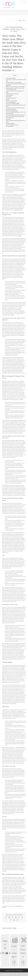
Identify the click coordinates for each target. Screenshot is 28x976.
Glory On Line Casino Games (11, 100)
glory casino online (19, 209)
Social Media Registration (11, 78)
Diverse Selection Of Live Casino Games (14, 82)
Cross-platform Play (10, 117)
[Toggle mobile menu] (25, 2)
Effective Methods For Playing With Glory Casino (15, 86)
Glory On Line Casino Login (11, 98)
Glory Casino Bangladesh (11, 102)
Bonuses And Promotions (11, 109)
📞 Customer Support (10, 123)
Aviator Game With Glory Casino (12, 93)
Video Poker (8, 119)
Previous (20, 20)
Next (24, 20)
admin (4, 906)
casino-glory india (18, 906)
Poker (7, 92)
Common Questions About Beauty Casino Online (15, 115)
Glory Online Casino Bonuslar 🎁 (12, 103)
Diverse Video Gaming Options (12, 110)
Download (14, 963)
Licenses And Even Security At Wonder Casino (15, 91)
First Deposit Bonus (10, 126)
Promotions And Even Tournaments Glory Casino (15, 108)
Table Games (8, 96)
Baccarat (7, 99)
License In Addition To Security (12, 124)
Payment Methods (9, 95)
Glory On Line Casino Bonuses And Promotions (15, 116)
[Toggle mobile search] (22, 2)
